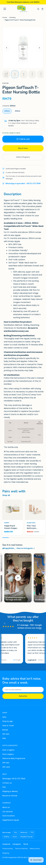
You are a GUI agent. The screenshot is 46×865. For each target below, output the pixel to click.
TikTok (25, 844)
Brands (5, 730)
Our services (7, 811)
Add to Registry (23, 157)
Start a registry (8, 750)
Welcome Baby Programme (13, 758)
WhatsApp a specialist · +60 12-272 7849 (22, 183)
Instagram (17, 844)
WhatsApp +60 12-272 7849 (13, 778)
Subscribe (23, 696)
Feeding (12, 17)
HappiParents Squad (10, 820)
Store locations (8, 816)
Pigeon (5, 83)
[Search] (38, 9)
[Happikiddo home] (22, 9)
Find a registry (8, 754)
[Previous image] (6, 47)
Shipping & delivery (10, 791)
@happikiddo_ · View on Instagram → (18, 548)
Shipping (5, 853)
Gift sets (5, 734)
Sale (4, 738)
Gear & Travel (8, 725)
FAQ (4, 787)
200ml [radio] (7, 111)
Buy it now (23, 148)
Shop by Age (7, 721)
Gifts (4, 717)
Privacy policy (7, 848)
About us (6, 807)
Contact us (7, 783)
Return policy (35, 848)
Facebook (6, 844)
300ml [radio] (17, 111)
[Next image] (39, 47)
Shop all (6, 495)
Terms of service (21, 848)
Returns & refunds (9, 795)
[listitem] (6, 74)
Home (4, 17)
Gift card (6, 767)
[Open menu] (4, 9)
